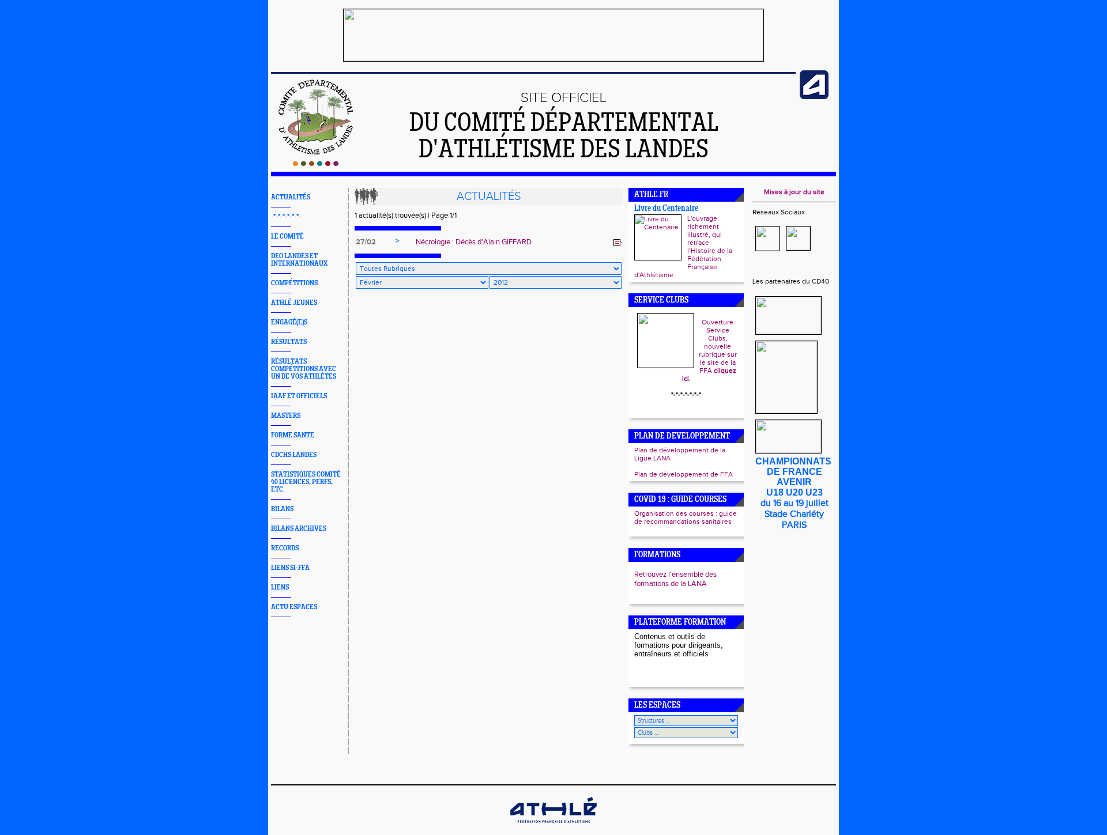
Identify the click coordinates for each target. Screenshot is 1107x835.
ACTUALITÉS (290, 197)
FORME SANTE (292, 435)
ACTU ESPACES (294, 607)
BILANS (282, 509)
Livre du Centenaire (666, 209)
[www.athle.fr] (814, 96)
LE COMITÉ (287, 236)
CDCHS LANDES (294, 455)
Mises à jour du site (794, 192)
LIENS (280, 587)
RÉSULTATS (289, 342)
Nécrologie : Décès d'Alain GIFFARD (474, 242)
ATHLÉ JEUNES (294, 303)
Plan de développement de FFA (683, 474)
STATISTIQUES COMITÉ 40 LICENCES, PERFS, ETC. (306, 482)
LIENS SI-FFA (290, 568)
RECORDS (285, 548)
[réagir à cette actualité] (617, 242)
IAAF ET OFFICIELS (299, 396)
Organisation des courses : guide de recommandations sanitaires (685, 517)
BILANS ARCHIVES (298, 528)
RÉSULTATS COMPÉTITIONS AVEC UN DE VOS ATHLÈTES (303, 369)
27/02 (366, 242)
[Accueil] (315, 163)
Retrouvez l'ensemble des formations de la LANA (675, 579)
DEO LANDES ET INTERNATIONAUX (299, 259)
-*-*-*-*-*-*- (286, 217)
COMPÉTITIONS (294, 283)
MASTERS (285, 416)
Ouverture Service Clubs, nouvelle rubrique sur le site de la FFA (709, 350)
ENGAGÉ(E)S (289, 322)
